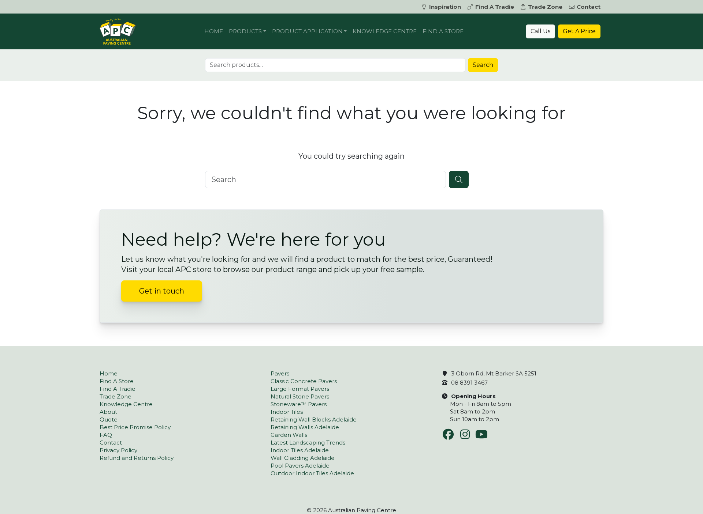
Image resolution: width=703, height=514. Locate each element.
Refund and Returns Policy (137, 457)
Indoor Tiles (287, 411)
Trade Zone (545, 6)
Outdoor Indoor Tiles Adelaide (312, 473)
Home (213, 31)
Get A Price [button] (579, 31)
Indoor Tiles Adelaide (300, 450)
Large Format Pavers (300, 388)
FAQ (106, 434)
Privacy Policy (118, 450)
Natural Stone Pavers (300, 396)
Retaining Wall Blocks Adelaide (314, 419)
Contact (588, 6)
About (108, 411)
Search (483, 64)
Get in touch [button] (161, 291)
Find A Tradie (494, 6)
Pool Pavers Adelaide (300, 465)
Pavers (280, 373)
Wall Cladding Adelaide (303, 457)
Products (245, 31)
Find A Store (443, 31)
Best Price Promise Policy (135, 427)
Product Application (307, 31)
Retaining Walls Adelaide (305, 427)
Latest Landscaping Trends (308, 442)
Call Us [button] (540, 31)
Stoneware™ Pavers (299, 404)
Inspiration (445, 6)
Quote (109, 419)
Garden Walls (289, 434)
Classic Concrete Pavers (304, 381)
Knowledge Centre (385, 31)
